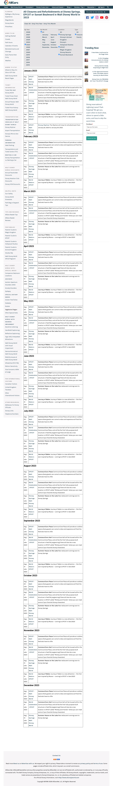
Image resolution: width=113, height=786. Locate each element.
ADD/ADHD (8, 279)
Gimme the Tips (92, 138)
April (52, 37)
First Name (89, 124)
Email (88, 130)
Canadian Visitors (11, 384)
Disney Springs (65, 35)
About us (16, 763)
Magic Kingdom (65, 50)
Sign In (102, 7)
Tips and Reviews (12, 212)
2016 (28, 62)
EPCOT (62, 47)
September (45, 45)
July (43, 42)
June (52, 40)
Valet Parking (9, 145)
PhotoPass (8, 26)
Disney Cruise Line (42, 7)
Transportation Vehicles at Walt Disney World (12, 122)
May (43, 40)
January (45, 35)
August (53, 42)
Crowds (7, 39)
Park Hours (8, 42)
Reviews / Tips (79, 7)
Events (79, 37)
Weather (8, 60)
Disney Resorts (65, 52)
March (44, 37)
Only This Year (37, 24)
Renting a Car (10, 155)
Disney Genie (9, 23)
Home (6, 7)
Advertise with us (28, 763)
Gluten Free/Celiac (11, 300)
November (45, 47)
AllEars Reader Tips (11, 215)
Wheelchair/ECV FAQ (12, 363)
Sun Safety (9, 194)
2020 (28, 52)
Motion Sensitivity (11, 366)
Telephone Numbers (11, 414)
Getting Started (10, 36)
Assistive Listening (11, 327)
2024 (28, 42)
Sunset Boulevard (66, 55)
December (54, 47)
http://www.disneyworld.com (68, 777)
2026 (28, 37)
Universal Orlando (57, 7)
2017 (28, 60)
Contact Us (56, 755)
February (54, 35)
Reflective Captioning (12, 333)
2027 (28, 35)
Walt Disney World (16, 7)
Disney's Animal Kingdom (66, 38)
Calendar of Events (11, 46)
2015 (28, 65)
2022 (28, 47)
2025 (28, 40)
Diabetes (8, 303)
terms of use (98, 763)
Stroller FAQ (9, 253)
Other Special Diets (11, 313)
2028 (28, 32)
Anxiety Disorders (11, 288)
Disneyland (29, 7)
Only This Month (50, 24)
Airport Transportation (12, 130)
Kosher (7, 306)
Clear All (27, 24)
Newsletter (91, 7)
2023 (28, 45)
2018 (28, 57)
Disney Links (9, 411)
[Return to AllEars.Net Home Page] (16, 4)
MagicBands (9, 20)
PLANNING (8, 11)
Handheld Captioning (12, 330)
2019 (28, 55)
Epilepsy (8, 291)
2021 (28, 50)
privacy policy (85, 763)
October (53, 45)
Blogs (69, 7)
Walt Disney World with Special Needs (10, 268)
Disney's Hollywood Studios (66, 43)
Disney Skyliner (10, 127)
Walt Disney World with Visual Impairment (11, 345)
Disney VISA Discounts (12, 184)
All (43, 32)
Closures (80, 35)
